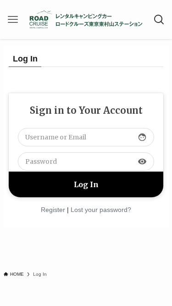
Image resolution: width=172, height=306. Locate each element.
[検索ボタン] (159, 19)
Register (53, 209)
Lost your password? (101, 209)
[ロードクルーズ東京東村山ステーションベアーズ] (86, 19)
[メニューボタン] (12, 19)
